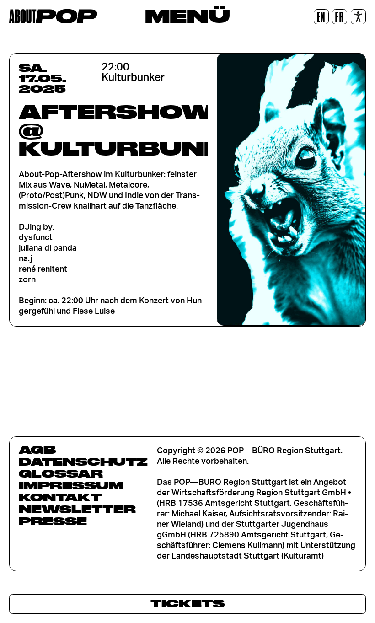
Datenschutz (83, 461)
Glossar (61, 473)
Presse (53, 521)
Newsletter (77, 509)
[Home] (53, 16)
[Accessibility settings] (358, 17)
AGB (37, 449)
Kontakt (60, 497)
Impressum (71, 485)
